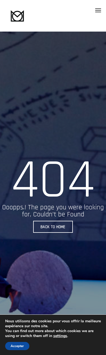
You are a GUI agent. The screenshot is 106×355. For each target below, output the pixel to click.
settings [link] (60, 335)
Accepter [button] (17, 346)
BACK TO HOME (53, 226)
